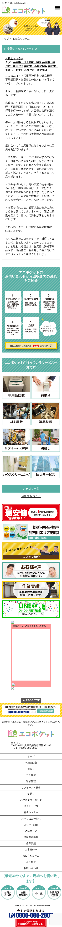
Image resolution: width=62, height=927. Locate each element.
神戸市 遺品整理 (37, 69)
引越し (31, 793)
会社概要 (31, 862)
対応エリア (31, 831)
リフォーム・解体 (31, 787)
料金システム (31, 812)
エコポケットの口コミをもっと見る (29, 626)
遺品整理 (31, 781)
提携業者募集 (31, 837)
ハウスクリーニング (31, 800)
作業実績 (31, 843)
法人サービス (31, 806)
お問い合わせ (31, 868)
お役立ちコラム (14, 58)
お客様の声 (31, 849)
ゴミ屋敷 (31, 775)
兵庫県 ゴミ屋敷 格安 (27, 62)
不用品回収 (31, 762)
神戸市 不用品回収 (35, 66)
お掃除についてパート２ (20, 49)
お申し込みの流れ (31, 818)
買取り (31, 768)
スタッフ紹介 (31, 824)
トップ (5, 38)
